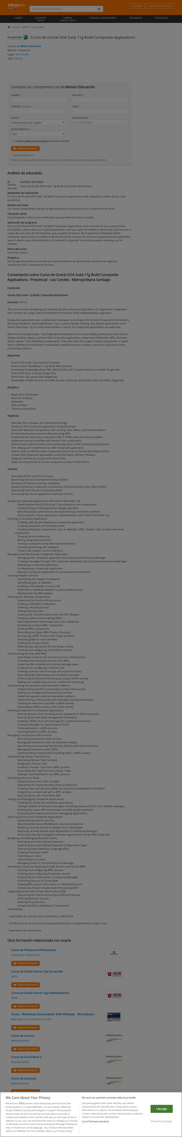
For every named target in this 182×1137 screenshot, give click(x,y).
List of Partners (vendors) (95, 1121)
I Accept (161, 1109)
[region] (91, 1114)
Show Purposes (161, 1121)
